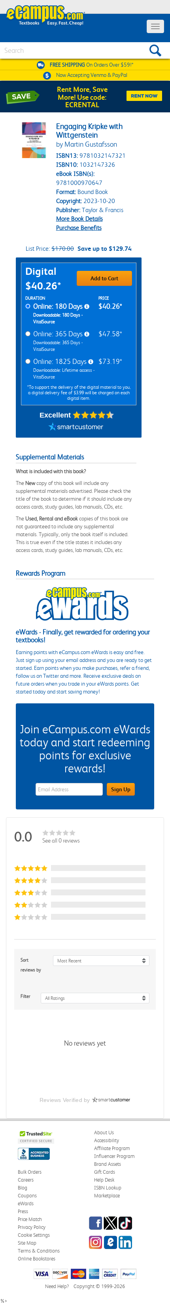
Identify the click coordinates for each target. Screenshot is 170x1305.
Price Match (30, 1219)
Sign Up (120, 789)
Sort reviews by (31, 965)
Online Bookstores (36, 1259)
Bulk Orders (30, 1172)
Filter (25, 996)
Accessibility (106, 1140)
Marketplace (107, 1196)
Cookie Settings (34, 1235)
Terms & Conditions (39, 1251)
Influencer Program (114, 1156)
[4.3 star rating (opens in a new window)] (93, 415)
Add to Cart (104, 278)
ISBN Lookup (107, 1188)
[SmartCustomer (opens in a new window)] (76, 428)
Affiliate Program (112, 1148)
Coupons (27, 1196)
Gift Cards (104, 1172)
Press (23, 1211)
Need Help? (57, 1286)
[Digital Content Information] (86, 307)
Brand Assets (107, 1164)
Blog (22, 1188)
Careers (26, 1180)
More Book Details (79, 218)
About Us (104, 1132)
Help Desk (104, 1180)
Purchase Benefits (79, 227)
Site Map (27, 1243)
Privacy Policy (31, 1227)
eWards (26, 1203)
